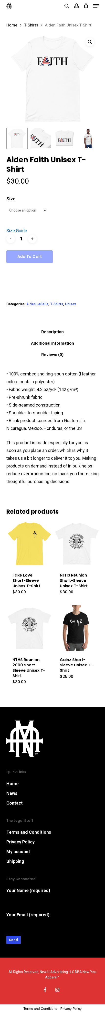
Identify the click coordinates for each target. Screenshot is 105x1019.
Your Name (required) (28, 890)
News (11, 793)
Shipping (15, 861)
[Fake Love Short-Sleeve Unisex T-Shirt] (29, 544)
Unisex (70, 304)
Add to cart (29, 256)
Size (10, 198)
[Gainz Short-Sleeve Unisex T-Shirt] (77, 628)
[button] (96, 5)
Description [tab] (52, 331)
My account (18, 851)
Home (11, 25)
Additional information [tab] (52, 343)
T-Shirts (31, 25)
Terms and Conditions (28, 832)
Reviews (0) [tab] (52, 354)
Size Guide (16, 230)
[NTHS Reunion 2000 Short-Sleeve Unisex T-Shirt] (29, 628)
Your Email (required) (28, 914)
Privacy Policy (20, 841)
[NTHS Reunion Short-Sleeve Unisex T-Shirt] (77, 544)
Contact (14, 803)
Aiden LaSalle (37, 304)
